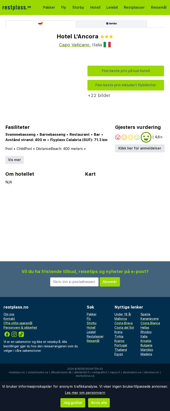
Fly (63, 7)
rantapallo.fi (99, 372)
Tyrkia (118, 336)
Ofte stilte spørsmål (18, 323)
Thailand (120, 350)
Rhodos (146, 332)
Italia (144, 336)
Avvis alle (99, 403)
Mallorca (120, 319)
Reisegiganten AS (90, 368)
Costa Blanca (150, 323)
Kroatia (146, 341)
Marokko (147, 350)
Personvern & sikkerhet (20, 327)
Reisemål (158, 7)
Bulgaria (146, 345)
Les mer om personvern (85, 393)
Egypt (118, 354)
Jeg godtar (72, 403)
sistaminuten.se (38, 372)
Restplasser (134, 7)
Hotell (95, 7)
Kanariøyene (150, 319)
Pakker (49, 7)
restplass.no (17, 372)
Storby (78, 7)
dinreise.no (151, 372)
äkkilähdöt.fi (81, 372)
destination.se (132, 372)
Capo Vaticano (74, 44)
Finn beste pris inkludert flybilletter (125, 85)
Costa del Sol (124, 327)
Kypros (119, 341)
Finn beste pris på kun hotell (126, 71)
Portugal (120, 345)
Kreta (118, 332)
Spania (145, 314)
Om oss (9, 314)
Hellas (145, 327)
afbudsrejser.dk (61, 372)
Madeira (146, 354)
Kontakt (9, 319)
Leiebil (112, 7)
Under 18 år (122, 314)
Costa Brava (123, 323)
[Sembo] (111, 24)
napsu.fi (115, 372)
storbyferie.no (85, 376)
